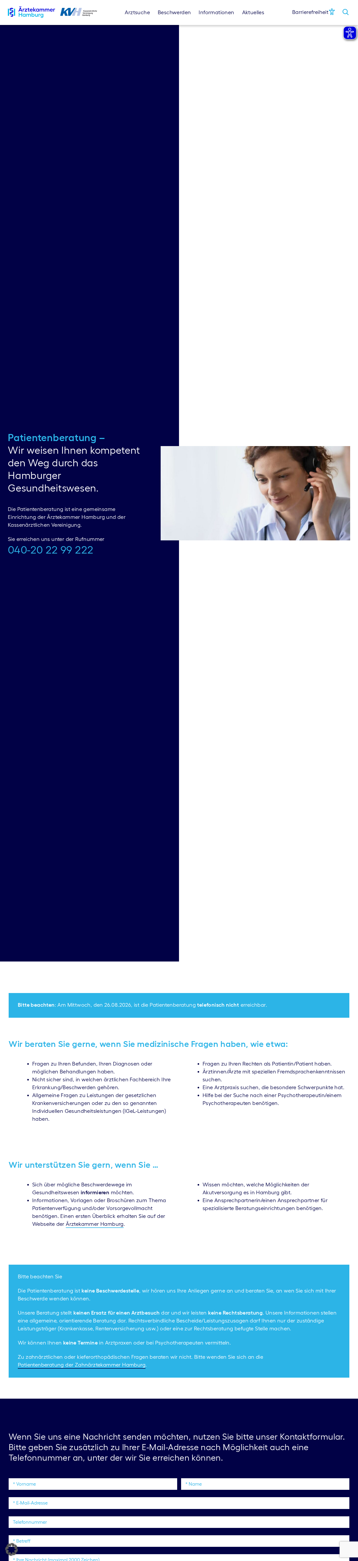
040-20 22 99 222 (50, 550)
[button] (11, 1549)
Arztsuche (137, 12)
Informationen (216, 12)
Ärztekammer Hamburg (95, 1224)
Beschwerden (174, 12)
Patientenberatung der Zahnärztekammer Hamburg (81, 1365)
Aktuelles (253, 12)
